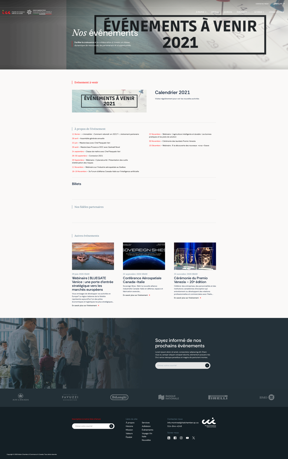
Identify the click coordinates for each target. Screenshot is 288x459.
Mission (129, 429)
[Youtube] (187, 437)
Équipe (129, 437)
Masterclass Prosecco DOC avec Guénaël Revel (100, 147)
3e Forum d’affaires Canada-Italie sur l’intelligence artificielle (114, 171)
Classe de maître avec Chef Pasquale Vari (103, 151)
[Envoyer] (207, 365)
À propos (130, 422)
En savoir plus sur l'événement (84, 305)
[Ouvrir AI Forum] (263, 12)
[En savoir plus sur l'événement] (98, 305)
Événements (147, 429)
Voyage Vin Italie (147, 435)
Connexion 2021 (96, 156)
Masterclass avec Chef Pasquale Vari (95, 143)
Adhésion (146, 426)
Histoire (129, 426)
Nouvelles (146, 440)
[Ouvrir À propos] (206, 12)
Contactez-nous (262, 4)
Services (146, 422)
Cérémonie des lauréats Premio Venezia (179, 141)
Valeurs (129, 433)
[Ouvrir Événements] (249, 12)
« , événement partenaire (110, 134)
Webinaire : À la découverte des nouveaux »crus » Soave (185, 145)
